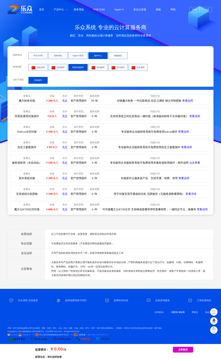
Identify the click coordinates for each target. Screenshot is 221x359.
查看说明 (187, 100)
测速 (158, 9)
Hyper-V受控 (78, 55)
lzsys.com (57, 331)
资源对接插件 (78, 67)
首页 (41, 9)
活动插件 (61, 67)
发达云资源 (139, 9)
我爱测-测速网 (178, 312)
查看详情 (191, 193)
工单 (214, 332)
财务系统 (79, 9)
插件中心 (98, 55)
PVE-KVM (99, 9)
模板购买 (118, 55)
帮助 (173, 9)
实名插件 (141, 67)
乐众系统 (209, 312)
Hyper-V (119, 9)
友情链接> (159, 312)
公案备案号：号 (27, 335)
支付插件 (121, 67)
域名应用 (41, 67)
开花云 (195, 312)
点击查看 (194, 162)
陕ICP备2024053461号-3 (97, 335)
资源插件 (38, 80)
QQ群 (214, 323)
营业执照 (13, 335)
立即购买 (183, 349)
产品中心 (59, 9)
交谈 (214, 314)
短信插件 (101, 67)
